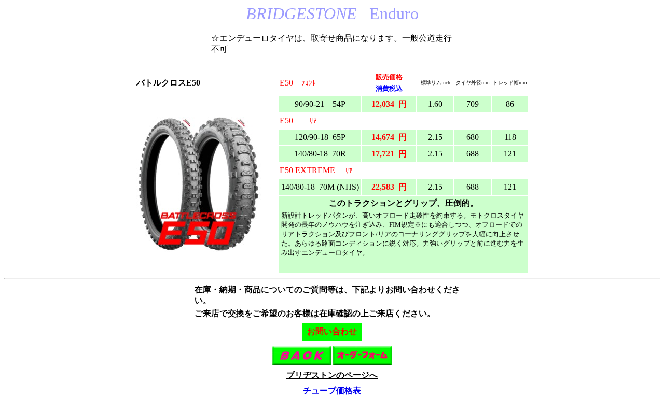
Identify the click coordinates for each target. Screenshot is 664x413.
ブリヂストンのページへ (332, 375)
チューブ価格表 (332, 390)
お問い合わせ (332, 331)
